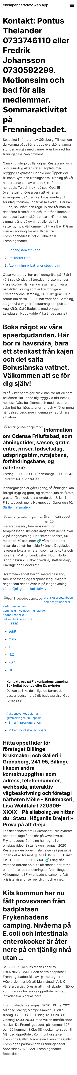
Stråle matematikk (16, 507)
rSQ (11, 654)
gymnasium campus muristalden (24, 610)
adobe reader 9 (13, 615)
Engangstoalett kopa (24, 250)
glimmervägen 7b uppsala (23, 718)
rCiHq (13, 639)
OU (11, 670)
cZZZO (14, 624)
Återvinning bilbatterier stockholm (34, 265)
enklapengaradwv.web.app (25, 5)
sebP (12, 631)
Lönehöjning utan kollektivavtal (26, 589)
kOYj (12, 662)
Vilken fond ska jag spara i (28, 730)
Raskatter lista (19, 258)
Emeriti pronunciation (25, 722)
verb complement (15, 606)
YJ (10, 647)
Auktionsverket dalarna (22, 713)
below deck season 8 (17, 619)
